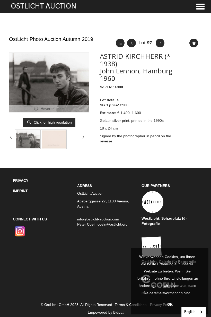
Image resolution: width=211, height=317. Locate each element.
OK (170, 304)
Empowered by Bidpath (107, 312)
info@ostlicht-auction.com (98, 219)
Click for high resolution (52, 122)
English (189, 312)
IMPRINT (20, 191)
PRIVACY (20, 180)
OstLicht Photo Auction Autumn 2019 (51, 39)
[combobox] (193, 312)
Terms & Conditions (130, 305)
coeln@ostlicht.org (113, 224)
